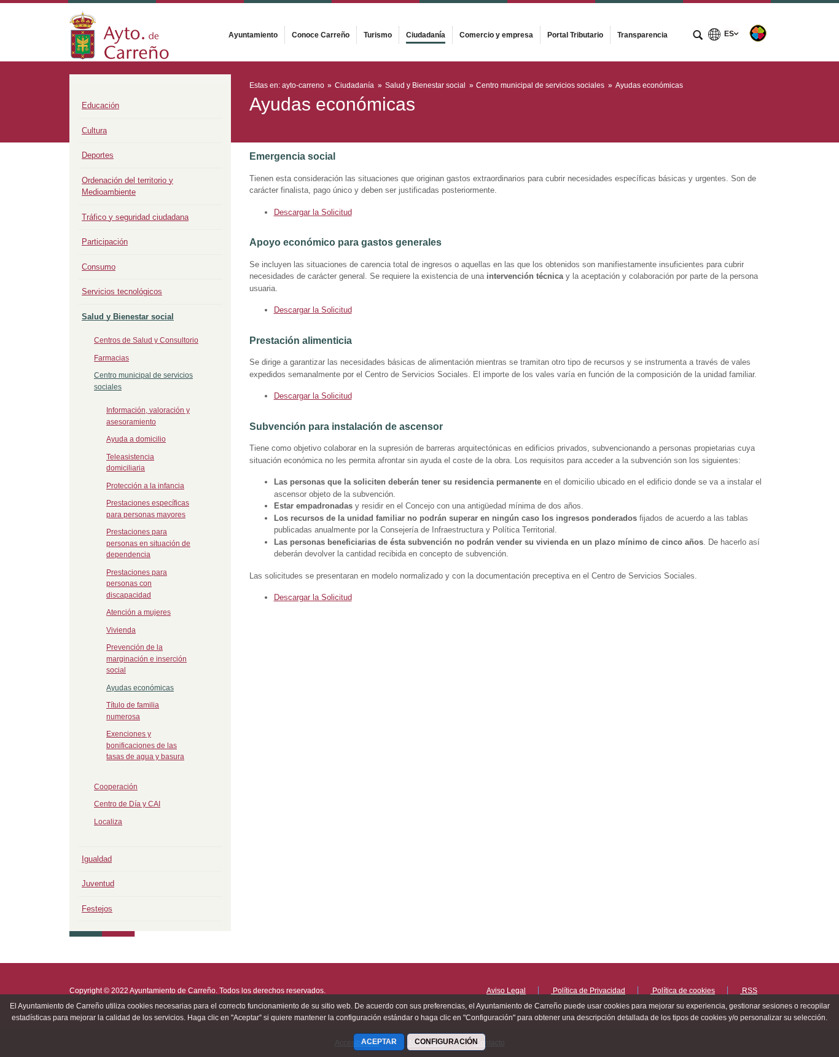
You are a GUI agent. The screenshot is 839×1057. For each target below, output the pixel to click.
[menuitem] (253, 35)
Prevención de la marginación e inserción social (146, 658)
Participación (105, 241)
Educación (100, 105)
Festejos (97, 908)
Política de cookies (682, 990)
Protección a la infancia (145, 486)
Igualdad (97, 859)
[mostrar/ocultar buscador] (697, 36)
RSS (748, 990)
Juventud (98, 883)
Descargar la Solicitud (313, 212)
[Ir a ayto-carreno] (119, 32)
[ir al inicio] (790, 983)
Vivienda (121, 630)
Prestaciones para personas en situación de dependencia (148, 543)
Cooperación (116, 786)
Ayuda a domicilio (136, 439)
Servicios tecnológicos (122, 291)
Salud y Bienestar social (128, 316)
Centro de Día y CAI (127, 804)
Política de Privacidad (588, 990)
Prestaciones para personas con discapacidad (136, 583)
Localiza (108, 821)
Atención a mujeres (138, 612)
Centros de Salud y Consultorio (146, 340)
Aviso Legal (506, 990)
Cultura (94, 130)
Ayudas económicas (140, 688)
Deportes (98, 155)
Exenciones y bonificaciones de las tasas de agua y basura (145, 745)
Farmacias (111, 358)
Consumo (98, 266)
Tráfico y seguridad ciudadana (135, 217)
